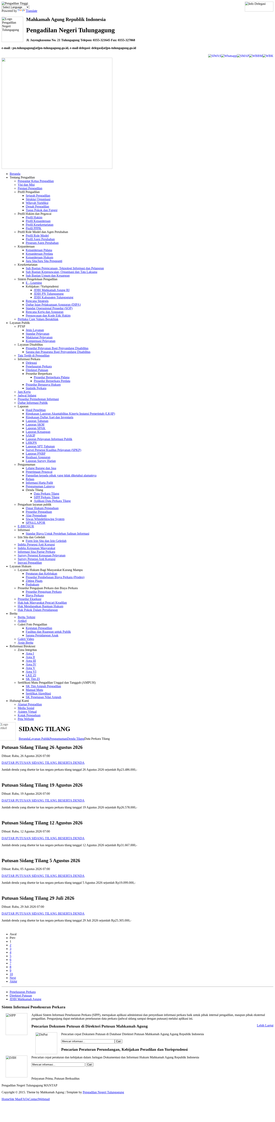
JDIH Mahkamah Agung (25, 999)
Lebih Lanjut (265, 1025)
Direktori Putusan (21, 995)
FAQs (25, 1099)
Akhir (13, 981)
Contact (33, 1099)
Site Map (15, 1099)
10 (11, 974)
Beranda (24, 738)
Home (5, 1099)
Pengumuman (58, 738)
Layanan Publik (39, 738)
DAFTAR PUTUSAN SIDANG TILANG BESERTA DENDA (43, 762)
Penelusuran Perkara (23, 992)
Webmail (44, 1099)
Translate (31, 11)
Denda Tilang (75, 738)
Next (13, 977)
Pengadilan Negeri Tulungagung (103, 1092)
